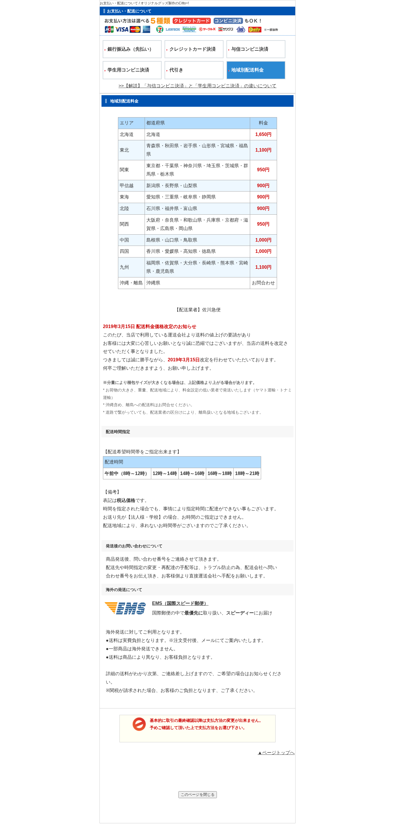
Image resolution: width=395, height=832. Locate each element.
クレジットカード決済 (192, 49)
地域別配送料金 (247, 69)
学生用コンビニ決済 (128, 69)
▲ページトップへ (276, 752)
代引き (176, 69)
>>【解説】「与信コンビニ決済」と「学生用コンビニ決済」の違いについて (197, 85)
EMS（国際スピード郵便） (180, 603)
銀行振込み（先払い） (131, 49)
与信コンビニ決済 (249, 49)
